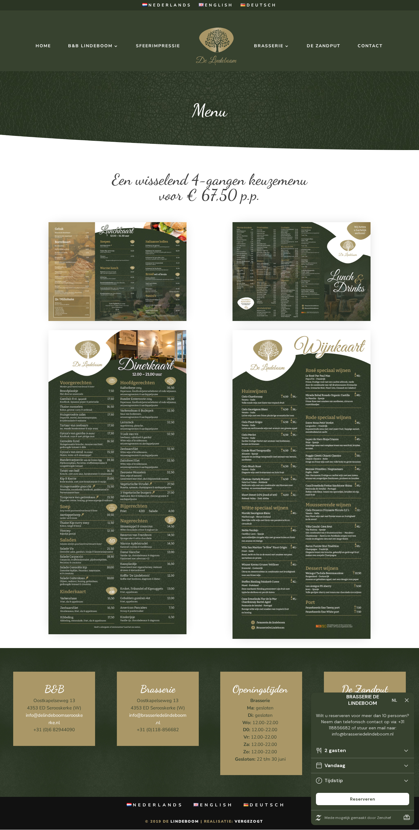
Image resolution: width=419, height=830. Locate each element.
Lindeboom (185, 821)
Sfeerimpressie (158, 46)
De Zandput (323, 46)
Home (43, 46)
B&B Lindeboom (90, 46)
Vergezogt (249, 821)
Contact (370, 46)
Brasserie (268, 46)
